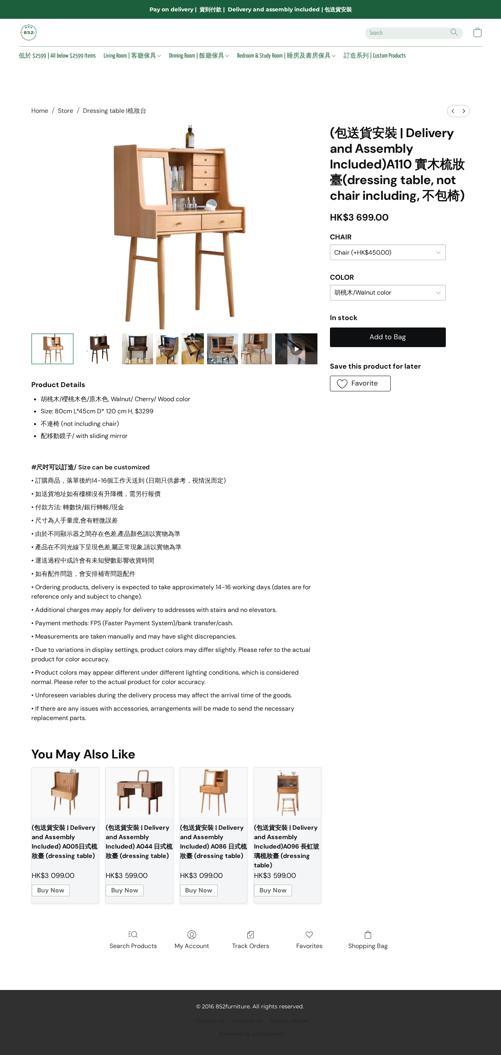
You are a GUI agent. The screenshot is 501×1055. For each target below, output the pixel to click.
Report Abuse (289, 1020)
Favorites (309, 946)
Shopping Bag (368, 946)
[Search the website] (454, 32)
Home (39, 111)
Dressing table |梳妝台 (114, 111)
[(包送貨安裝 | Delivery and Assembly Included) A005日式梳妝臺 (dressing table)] (65, 792)
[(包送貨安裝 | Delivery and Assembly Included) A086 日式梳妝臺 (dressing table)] (213, 792)
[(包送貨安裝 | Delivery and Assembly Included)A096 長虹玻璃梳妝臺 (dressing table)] (287, 792)
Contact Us (209, 1020)
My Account (192, 946)
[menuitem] (452, 111)
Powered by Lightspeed (250, 1033)
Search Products (133, 946)
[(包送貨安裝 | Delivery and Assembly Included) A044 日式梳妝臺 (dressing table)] (139, 792)
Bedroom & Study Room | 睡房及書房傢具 (284, 56)
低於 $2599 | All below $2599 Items (57, 56)
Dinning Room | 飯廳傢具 (197, 56)
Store (65, 111)
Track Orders (250, 946)
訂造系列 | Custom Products (375, 56)
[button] (28, 32)
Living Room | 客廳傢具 (130, 56)
